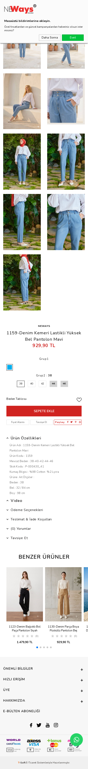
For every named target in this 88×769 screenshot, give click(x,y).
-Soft (22, 762)
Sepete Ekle (44, 411)
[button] (37, 647)
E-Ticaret (31, 762)
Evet (73, 38)
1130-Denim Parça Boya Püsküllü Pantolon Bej (63, 628)
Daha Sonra (50, 38)
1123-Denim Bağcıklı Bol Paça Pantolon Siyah (25, 628)
